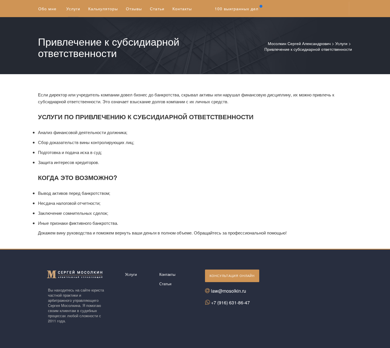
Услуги (341, 43)
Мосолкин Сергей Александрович (299, 43)
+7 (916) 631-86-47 (230, 302)
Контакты (167, 274)
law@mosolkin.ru (228, 291)
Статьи (165, 283)
